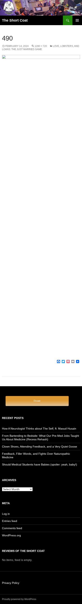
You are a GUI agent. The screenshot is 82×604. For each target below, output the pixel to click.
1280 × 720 (41, 46)
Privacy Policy (10, 582)
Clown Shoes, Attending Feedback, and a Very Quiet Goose (39, 446)
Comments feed (12, 528)
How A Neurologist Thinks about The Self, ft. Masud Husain (39, 428)
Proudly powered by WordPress (19, 599)
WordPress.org (11, 535)
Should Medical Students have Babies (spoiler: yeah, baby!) (39, 464)
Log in (6, 513)
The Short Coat (15, 20)
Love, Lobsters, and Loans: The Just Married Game (40, 48)
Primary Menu (77, 20)
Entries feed (9, 521)
